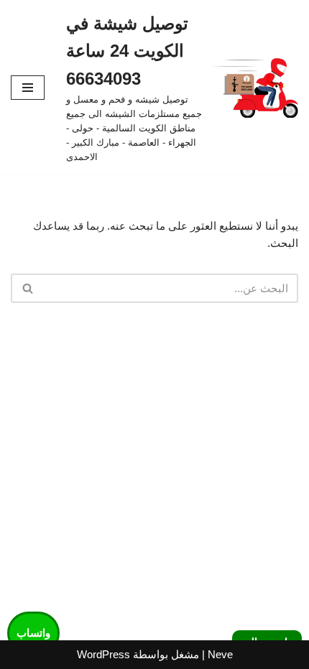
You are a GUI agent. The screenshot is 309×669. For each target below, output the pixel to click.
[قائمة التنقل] (28, 87)
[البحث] (27, 288)
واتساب (33, 633)
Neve (220, 654)
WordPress (103, 654)
